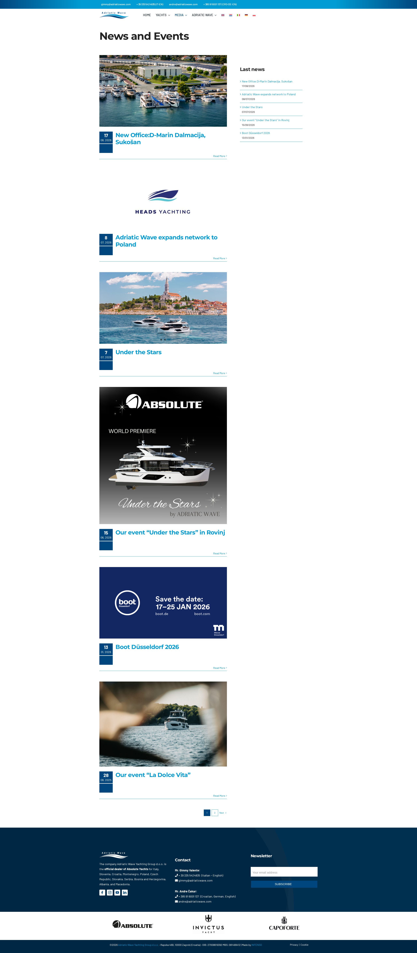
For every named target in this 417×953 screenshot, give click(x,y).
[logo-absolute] (132, 913)
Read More (219, 155)
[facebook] (102, 893)
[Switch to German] (246, 15)
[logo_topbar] (114, 13)
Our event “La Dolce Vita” (153, 774)
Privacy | (295, 944)
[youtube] (117, 893)
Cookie (305, 944)
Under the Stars (138, 352)
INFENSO (257, 944)
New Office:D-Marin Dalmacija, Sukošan (160, 138)
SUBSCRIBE (283, 884)
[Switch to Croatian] (230, 15)
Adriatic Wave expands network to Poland (166, 241)
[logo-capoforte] (284, 913)
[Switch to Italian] (238, 15)
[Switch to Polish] (254, 15)
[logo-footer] (118, 853)
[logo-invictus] (208, 913)
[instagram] (110, 893)
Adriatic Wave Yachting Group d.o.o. (138, 944)
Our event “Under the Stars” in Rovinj (170, 532)
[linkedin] (125, 893)
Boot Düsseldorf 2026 (147, 646)
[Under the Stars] (163, 308)
